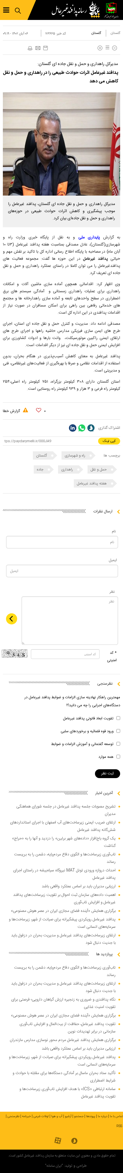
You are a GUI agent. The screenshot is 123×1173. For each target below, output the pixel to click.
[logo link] (77, 10)
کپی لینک (109, 441)
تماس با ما (116, 1116)
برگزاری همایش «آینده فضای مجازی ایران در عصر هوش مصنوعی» (63, 911)
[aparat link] (58, 1141)
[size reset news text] (106, 48)
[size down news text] (114, 48)
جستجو (79, 1116)
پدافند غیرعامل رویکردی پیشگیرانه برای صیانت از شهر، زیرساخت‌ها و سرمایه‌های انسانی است (62, 923)
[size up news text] (100, 48)
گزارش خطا (12, 411)
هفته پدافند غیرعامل (92, 483)
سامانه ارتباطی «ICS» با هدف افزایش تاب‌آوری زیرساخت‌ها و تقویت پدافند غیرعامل (67, 1093)
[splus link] (91, 428)
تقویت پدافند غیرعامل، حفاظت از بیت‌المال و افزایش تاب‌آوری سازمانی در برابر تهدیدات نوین (67, 1028)
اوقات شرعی (41, 1116)
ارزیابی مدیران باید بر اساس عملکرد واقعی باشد (79, 886)
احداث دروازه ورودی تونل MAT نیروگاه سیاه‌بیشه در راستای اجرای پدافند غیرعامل (64, 874)
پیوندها (90, 1116)
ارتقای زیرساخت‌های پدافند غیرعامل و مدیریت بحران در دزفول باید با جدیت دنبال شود (63, 939)
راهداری (67, 469)
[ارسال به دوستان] (37, 48)
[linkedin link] (72, 428)
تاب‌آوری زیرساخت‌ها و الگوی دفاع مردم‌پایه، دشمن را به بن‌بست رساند (65, 858)
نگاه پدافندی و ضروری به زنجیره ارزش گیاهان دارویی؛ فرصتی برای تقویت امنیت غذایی (63, 1003)
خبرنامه (26, 1116)
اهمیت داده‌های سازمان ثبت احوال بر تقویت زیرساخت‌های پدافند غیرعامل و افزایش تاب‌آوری (64, 899)
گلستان (115, 33)
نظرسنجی (13, 1116)
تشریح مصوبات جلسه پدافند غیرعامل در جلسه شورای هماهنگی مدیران (66, 810)
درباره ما (102, 1116)
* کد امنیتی (112, 656)
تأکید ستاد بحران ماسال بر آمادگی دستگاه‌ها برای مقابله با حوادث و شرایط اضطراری (64, 1077)
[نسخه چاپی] (29, 48)
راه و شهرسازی (75, 455)
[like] (38, 410)
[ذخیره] (45, 48)
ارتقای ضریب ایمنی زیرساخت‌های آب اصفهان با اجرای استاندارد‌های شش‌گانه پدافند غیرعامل (63, 826)
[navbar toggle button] (6, 10)
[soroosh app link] (74, 1141)
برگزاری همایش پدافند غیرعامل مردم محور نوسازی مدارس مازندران (63, 1040)
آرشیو (68, 1116)
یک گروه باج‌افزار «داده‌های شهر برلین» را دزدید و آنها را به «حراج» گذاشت (64, 842)
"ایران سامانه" (54, 1166)
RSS (119, 1126)
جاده (41, 469)
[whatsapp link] (82, 428)
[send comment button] (11, 618)
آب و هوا (56, 1116)
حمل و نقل (99, 469)
